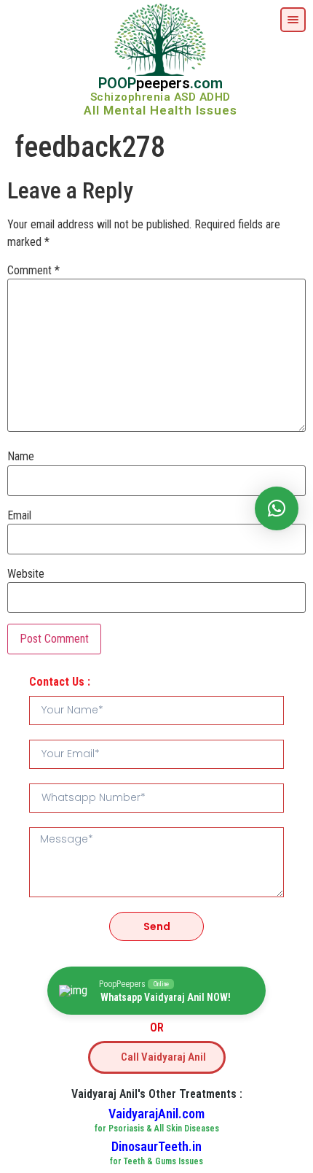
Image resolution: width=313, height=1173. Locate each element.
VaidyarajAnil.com (156, 1113)
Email (19, 516)
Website (25, 574)
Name (20, 456)
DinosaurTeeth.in (156, 1146)
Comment (33, 270)
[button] (276, 508)
